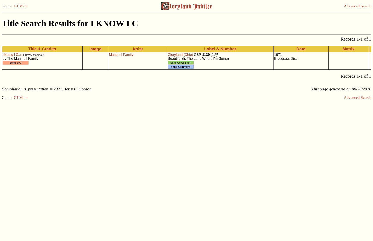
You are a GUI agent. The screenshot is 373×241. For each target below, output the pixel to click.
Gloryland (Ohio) (180, 55)
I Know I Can (12, 55)
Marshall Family (121, 55)
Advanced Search (357, 6)
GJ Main (20, 6)
